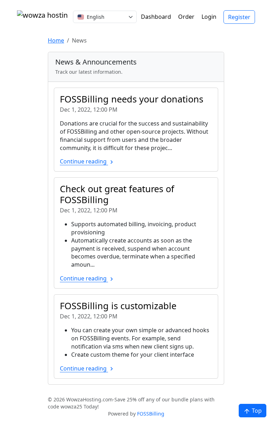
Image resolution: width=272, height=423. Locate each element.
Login (209, 17)
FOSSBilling (150, 413)
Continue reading (84, 161)
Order (186, 17)
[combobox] (104, 17)
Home (56, 40)
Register (239, 17)
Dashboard (156, 17)
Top (256, 410)
